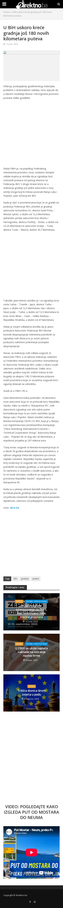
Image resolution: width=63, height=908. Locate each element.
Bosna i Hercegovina (36, 601)
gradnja (25, 578)
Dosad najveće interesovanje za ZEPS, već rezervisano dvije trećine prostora (31, 611)
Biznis (19, 601)
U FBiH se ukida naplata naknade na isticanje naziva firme (31, 652)
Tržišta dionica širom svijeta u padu (31, 692)
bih (15, 578)
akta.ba (14, 507)
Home (6, 12)
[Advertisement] (31, 134)
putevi (36, 578)
